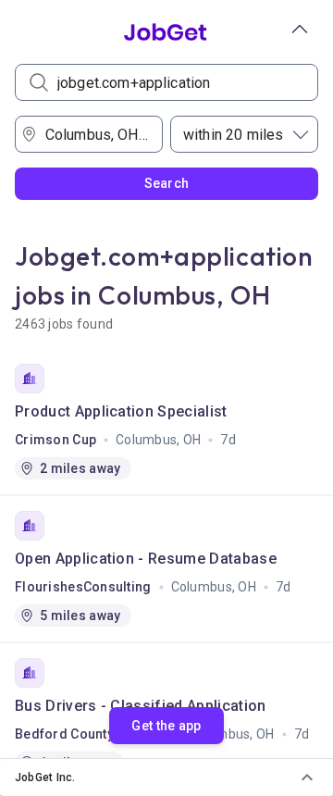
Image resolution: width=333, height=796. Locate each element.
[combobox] (95, 134)
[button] (166, 777)
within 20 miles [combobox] (233, 134)
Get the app (166, 725)
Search (167, 183)
